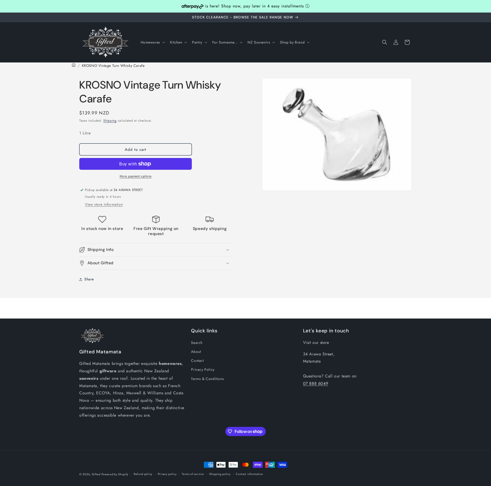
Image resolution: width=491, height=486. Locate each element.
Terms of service (193, 474)
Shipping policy (220, 474)
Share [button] (89, 279)
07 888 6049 (315, 383)
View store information (104, 204)
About (196, 351)
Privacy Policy (202, 369)
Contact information (249, 474)
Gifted (97, 474)
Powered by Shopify (115, 474)
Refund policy (143, 474)
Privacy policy (167, 474)
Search (197, 342)
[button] (152, 42)
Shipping (110, 120)
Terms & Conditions (207, 378)
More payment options (136, 176)
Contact (197, 360)
